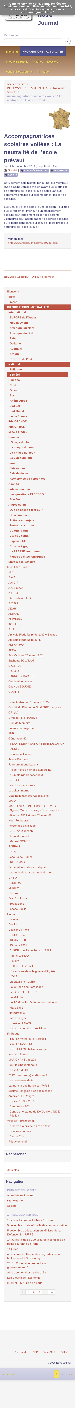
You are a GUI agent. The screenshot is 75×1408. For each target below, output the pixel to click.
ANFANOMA (16, 645)
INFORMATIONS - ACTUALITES (43, 51)
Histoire (13, 919)
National (58, 88)
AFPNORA (15, 619)
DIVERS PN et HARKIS (22, 717)
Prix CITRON (16, 426)
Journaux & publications (23, 764)
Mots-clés (13, 1170)
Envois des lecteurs (21, 561)
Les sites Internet (19, 790)
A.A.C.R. (13, 582)
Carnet (12, 463)
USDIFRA (14, 882)
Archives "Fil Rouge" (21, 1096)
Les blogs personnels (21, 785)
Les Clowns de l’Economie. (24, 1277)
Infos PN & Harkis (17, 61)
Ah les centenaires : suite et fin (26, 1272)
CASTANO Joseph (21, 830)
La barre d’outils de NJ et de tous (29, 1126)
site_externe (61, 170)
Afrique (15, 353)
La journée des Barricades (26, 986)
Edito (11, 296)
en (70, 1374)
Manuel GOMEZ (20, 841)
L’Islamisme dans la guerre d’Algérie (32, 971)
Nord (13, 385)
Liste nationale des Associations (28, 795)
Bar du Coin (17, 1136)
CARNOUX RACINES (21, 676)
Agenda (13, 483)
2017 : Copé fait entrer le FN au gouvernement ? (27, 1265)
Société (11, 92)
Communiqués (19, 515)
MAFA (12, 800)
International (17, 312)
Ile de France (18, 416)
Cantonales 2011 (20, 1106)
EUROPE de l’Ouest (23, 317)
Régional (14, 379)
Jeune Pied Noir (18, 759)
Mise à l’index (17, 431)
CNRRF (13, 697)
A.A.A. (12, 577)
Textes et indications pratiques (27, 867)
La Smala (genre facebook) (25, 774)
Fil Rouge (43, 71)
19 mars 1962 (18, 945)
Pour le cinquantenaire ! (23, 1064)
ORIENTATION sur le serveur (29, 276)
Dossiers (52, 61)
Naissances (17, 468)
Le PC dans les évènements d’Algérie (33, 1002)
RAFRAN (14, 846)
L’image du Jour (21, 442)
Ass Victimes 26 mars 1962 (25, 655)
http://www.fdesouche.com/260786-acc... (33, 242)
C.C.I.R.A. (14, 665)
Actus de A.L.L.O (20, 598)
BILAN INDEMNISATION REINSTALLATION (37, 743)
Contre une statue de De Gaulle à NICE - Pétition (35, 1113)
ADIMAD (13, 613)
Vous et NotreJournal (19, 71)
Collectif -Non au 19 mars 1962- (28, 702)
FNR (11, 733)
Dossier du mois (18, 929)
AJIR (11, 629)
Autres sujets (17, 504)
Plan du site (20, 1352)
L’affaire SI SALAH (21, 966)
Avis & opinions (18, 898)
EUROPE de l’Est (21, 359)
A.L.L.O (13, 593)
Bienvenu (12, 51)
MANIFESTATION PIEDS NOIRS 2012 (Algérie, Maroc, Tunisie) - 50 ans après (33, 808)
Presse (12, 301)
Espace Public (17, 908)
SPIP (35, 1352)
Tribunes (37, 61)
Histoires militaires (19, 754)
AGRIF (12, 624)
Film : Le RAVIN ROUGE (23, 1044)
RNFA (12, 851)
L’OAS (13, 976)
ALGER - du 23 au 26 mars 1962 (30, 950)
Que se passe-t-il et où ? (26, 509)
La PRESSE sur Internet (25, 551)
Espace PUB (18, 541)
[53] (51, 1292)
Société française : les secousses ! (30, 1090)
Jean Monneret (19, 836)
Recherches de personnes (27, 478)
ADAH (12, 608)
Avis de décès (19, 473)
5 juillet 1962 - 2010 (22, 1101)
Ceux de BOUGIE (19, 686)
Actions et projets (22, 520)
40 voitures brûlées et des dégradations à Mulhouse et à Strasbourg (33, 1256)
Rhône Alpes (18, 400)
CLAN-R (13, 691)
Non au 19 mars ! (19, 1054)
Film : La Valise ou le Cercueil (27, 1038)
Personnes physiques (22, 825)
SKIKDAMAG (16, 862)
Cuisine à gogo (20, 546)
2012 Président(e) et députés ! (27, 1075)
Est (12, 395)
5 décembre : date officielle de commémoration (37, 1225)
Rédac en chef (17, 1141)
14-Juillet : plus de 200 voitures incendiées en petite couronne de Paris (36, 1241)
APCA (12, 650)
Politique (16, 369)
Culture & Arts (19, 530)
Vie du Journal (19, 535)
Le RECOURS (17, 780)
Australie (16, 348)
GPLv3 (64, 1352)
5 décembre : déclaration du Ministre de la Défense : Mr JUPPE (34, 1232)
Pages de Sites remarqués (27, 556)
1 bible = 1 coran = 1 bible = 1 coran (30, 1220)
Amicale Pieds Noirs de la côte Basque (32, 634)
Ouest (14, 390)
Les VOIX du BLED (20, 1070)
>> (66, 41)
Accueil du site (16, 84)
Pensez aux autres (22, 525)
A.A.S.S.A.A (15, 587)
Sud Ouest (17, 411)
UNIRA (12, 877)
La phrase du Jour (22, 452)
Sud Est (15, 405)
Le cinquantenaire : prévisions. (27, 1028)
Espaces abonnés (19, 1131)
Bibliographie (16, 1012)
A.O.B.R (13, 603)
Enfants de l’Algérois (21, 728)
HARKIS (13, 748)
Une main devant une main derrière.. (31, 872)
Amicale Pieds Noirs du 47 (25, 639)
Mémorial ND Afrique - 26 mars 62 (30, 815)
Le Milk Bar (17, 997)
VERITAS (14, 888)
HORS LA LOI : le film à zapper (28, 1049)
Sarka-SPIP (49, 1352)
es (63, 1374)
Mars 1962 (16, 1007)
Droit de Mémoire (19, 722)
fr (56, 1374)
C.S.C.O (13, 671)
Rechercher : (12, 35)
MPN (11, 572)
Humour (13, 437)
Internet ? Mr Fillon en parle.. (25, 1282)
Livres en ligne (17, 1018)
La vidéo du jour (21, 457)
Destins (13, 924)
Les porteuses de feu (21, 1080)
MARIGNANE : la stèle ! (23, 1059)
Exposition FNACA (20, 1023)
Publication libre (19, 489)
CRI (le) (13, 712)
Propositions (16, 903)
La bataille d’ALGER (22, 981)
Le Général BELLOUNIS (25, 992)
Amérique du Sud (21, 333)
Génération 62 (17, 738)
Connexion (9, 1374)
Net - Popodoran (18, 820)
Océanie (15, 343)
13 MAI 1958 (18, 940)
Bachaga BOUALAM (21, 660)
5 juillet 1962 (18, 934)
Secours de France (20, 856)
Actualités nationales (36, 170)
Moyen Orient (19, 322)
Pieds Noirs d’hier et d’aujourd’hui (31, 769)
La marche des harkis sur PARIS (28, 1085)
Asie (13, 338)
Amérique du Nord (22, 327)
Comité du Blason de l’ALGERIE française (34, 707)
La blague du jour (22, 447)
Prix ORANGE (17, 421)
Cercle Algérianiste (20, 681)
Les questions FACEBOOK (28, 494)
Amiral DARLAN (20, 955)
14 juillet (12, 1248)
